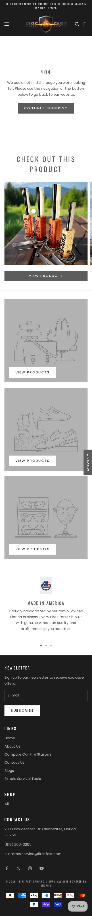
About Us (12, 746)
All (6, 803)
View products (46, 275)
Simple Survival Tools (22, 778)
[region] (46, 607)
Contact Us (14, 762)
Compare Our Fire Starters (28, 754)
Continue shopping (46, 108)
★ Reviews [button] (87, 462)
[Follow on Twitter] (18, 868)
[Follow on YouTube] (41, 868)
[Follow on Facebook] (6, 868)
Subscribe (22, 710)
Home (9, 738)
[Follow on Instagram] (30, 868)
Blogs (9, 770)
